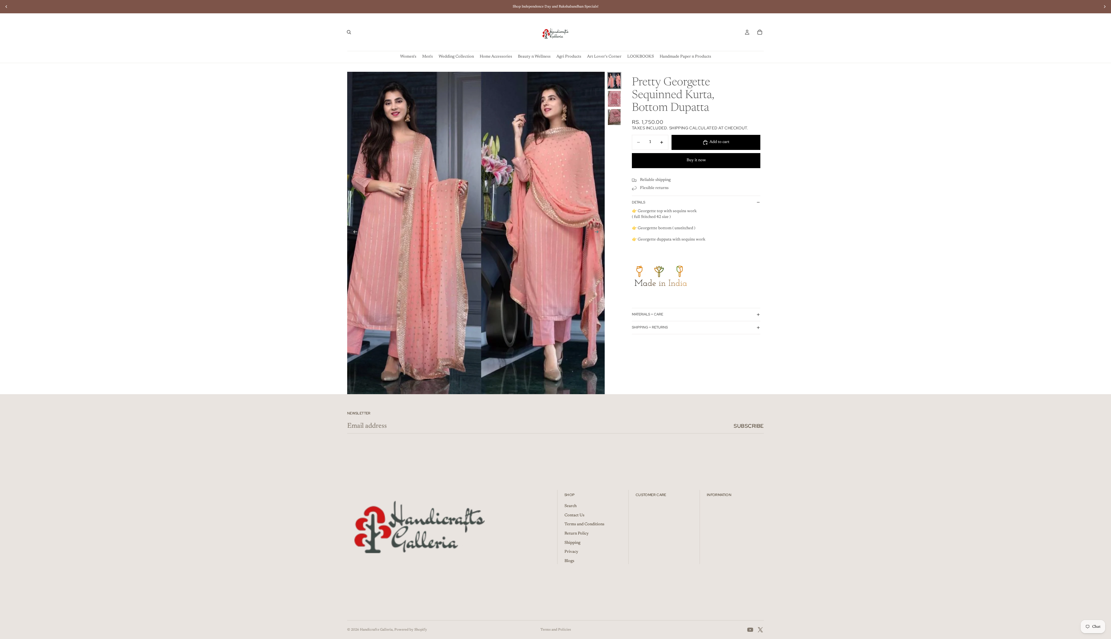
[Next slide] (1104, 6)
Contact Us (574, 515)
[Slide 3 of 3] (614, 117)
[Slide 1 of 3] (614, 81)
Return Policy (576, 534)
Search (570, 506)
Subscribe (749, 426)
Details (638, 202)
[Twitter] (760, 629)
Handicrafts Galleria (376, 629)
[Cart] (759, 32)
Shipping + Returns (650, 327)
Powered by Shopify (410, 629)
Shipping (572, 543)
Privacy (571, 552)
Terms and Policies (555, 629)
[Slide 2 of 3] (614, 99)
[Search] (349, 32)
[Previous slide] (6, 6)
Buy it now (696, 160)
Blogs (569, 561)
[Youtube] (750, 629)
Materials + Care (647, 314)
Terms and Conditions (584, 524)
